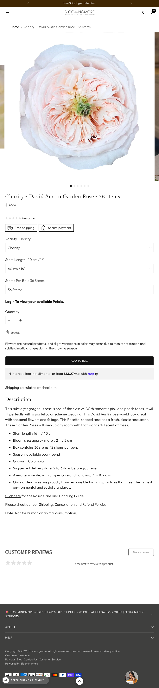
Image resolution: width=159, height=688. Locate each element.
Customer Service (50, 659)
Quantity (12, 311)
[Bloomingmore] (79, 12)
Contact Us (30, 659)
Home (14, 27)
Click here (13, 495)
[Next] (131, 3)
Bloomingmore (38, 651)
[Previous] (28, 3)
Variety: (18, 238)
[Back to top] (79, 681)
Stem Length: (25, 259)
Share (15, 332)
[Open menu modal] (7, 13)
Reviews (10, 659)
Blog (19, 659)
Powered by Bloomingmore (22, 663)
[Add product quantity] (20, 320)
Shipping (12, 387)
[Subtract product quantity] (8, 320)
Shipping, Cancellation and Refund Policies (72, 504)
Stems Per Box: (25, 280)
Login (9, 301)
